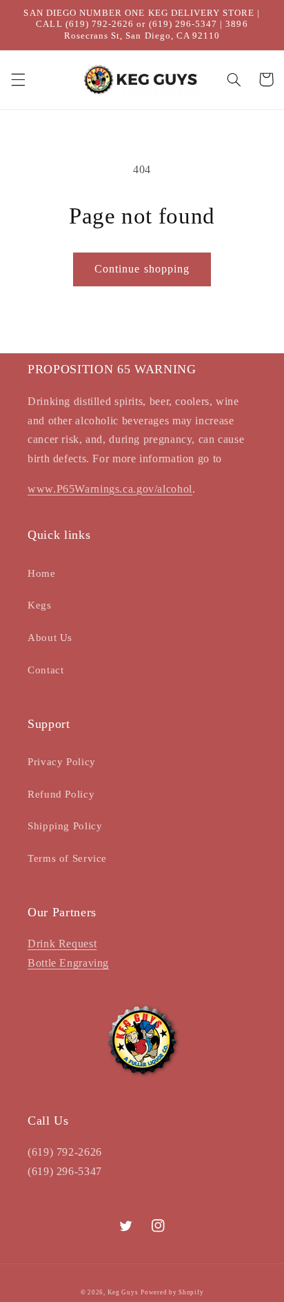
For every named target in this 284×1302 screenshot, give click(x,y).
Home (42, 573)
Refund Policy (61, 794)
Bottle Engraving (68, 963)
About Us (50, 637)
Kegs (40, 605)
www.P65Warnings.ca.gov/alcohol (110, 489)
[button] (18, 79)
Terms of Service (67, 858)
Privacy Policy (62, 761)
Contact (45, 669)
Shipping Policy (65, 825)
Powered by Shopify (172, 1292)
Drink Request (62, 943)
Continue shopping (142, 269)
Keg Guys (123, 1292)
